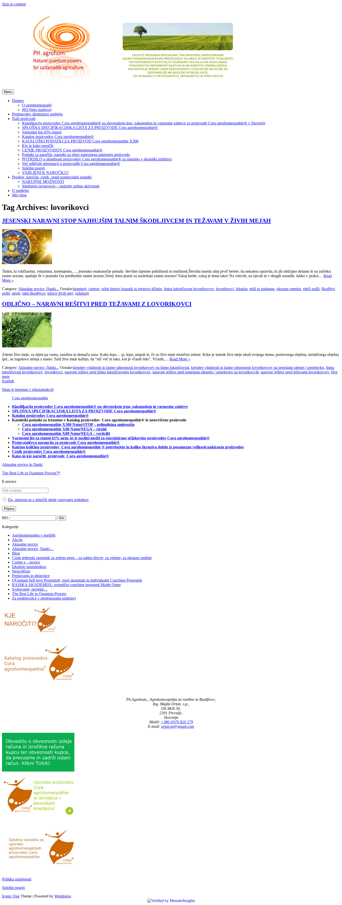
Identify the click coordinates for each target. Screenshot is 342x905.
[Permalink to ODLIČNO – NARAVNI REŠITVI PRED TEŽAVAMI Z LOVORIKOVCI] (27, 346)
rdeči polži (311, 289)
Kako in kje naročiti (29, 456)
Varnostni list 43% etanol (41, 132)
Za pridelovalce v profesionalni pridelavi (44, 598)
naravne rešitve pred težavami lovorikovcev (295, 372)
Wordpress (62, 896)
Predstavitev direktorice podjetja (37, 114)
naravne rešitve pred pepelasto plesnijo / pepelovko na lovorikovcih (205, 372)
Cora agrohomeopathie (30, 398)
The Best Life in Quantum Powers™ (31, 473)
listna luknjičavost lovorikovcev (189, 289)
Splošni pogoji (33, 168)
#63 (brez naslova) (36, 109)
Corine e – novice (26, 562)
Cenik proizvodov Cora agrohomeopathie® (49, 451)
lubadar (241, 289)
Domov (18, 100)
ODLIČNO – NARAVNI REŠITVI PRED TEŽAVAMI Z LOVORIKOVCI (97, 304)
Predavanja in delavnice (31, 576)
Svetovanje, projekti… (30, 589)
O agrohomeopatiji (37, 105)
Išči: (5, 518)
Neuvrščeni (21, 571)
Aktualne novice (25, 544)
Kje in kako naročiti (37, 145)
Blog (16, 553)
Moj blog (19, 195)
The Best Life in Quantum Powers (39, 594)
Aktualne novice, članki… (33, 549)
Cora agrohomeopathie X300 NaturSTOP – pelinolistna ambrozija (78, 424)
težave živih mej (60, 293)
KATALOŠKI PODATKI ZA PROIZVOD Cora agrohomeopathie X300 (80, 141)
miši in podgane (261, 289)
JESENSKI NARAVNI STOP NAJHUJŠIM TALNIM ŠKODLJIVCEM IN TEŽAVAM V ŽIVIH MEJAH (136, 220)
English (8, 381)
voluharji (82, 293)
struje (16, 293)
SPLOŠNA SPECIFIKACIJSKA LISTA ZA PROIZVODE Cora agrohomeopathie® (90, 127)
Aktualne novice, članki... (38, 289)
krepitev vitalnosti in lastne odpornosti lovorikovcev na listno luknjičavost (131, 367)
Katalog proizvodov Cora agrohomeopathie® (58, 136)
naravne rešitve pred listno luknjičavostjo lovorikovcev (107, 372)
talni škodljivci (33, 293)
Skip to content (14, 4)
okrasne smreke (288, 289)
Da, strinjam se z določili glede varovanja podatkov (48, 500)
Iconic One (11, 896)
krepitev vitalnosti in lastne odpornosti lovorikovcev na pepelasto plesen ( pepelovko (257, 367)
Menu (8, 92)
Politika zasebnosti (16, 879)
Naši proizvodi (23, 118)
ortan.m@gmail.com (177, 726)
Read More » (179, 359)
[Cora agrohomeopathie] (131, 87)
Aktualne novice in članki (22, 464)
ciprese (93, 289)
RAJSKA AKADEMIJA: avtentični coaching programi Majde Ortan (66, 585)
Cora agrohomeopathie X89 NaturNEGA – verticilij (66, 433)
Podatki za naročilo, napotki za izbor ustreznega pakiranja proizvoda (76, 154)
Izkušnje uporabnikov (29, 567)
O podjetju (20, 190)
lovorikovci (225, 289)
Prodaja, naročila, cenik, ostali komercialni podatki (52, 177)
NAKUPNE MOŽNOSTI (43, 181)
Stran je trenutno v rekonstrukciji (28, 389)
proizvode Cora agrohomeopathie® (78, 456)
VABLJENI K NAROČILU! (45, 172)
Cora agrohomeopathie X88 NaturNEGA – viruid (64, 429)
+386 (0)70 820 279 (177, 722)
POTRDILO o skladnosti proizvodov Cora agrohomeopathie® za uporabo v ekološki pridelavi (97, 159)
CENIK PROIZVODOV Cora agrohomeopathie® (62, 150)
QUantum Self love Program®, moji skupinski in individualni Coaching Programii (77, 580)
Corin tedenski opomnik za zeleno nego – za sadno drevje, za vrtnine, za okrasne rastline (82, 558)
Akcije (17, 540)
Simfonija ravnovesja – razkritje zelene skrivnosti (60, 186)
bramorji (79, 289)
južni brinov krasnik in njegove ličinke (131, 289)
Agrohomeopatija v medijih (33, 535)
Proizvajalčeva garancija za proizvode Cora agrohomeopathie (64, 442)
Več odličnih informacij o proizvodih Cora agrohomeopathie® (71, 163)
